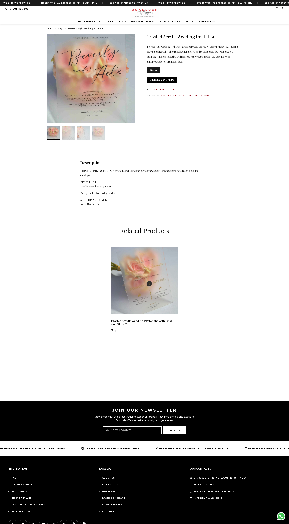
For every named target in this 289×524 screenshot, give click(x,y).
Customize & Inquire (162, 79)
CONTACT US (140, 3)
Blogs (189, 21)
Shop (60, 28)
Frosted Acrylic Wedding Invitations (185, 95)
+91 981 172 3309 (18, 8)
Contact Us (207, 21)
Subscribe (175, 430)
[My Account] (283, 8)
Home (50, 28)
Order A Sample (169, 21)
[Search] (277, 8)
